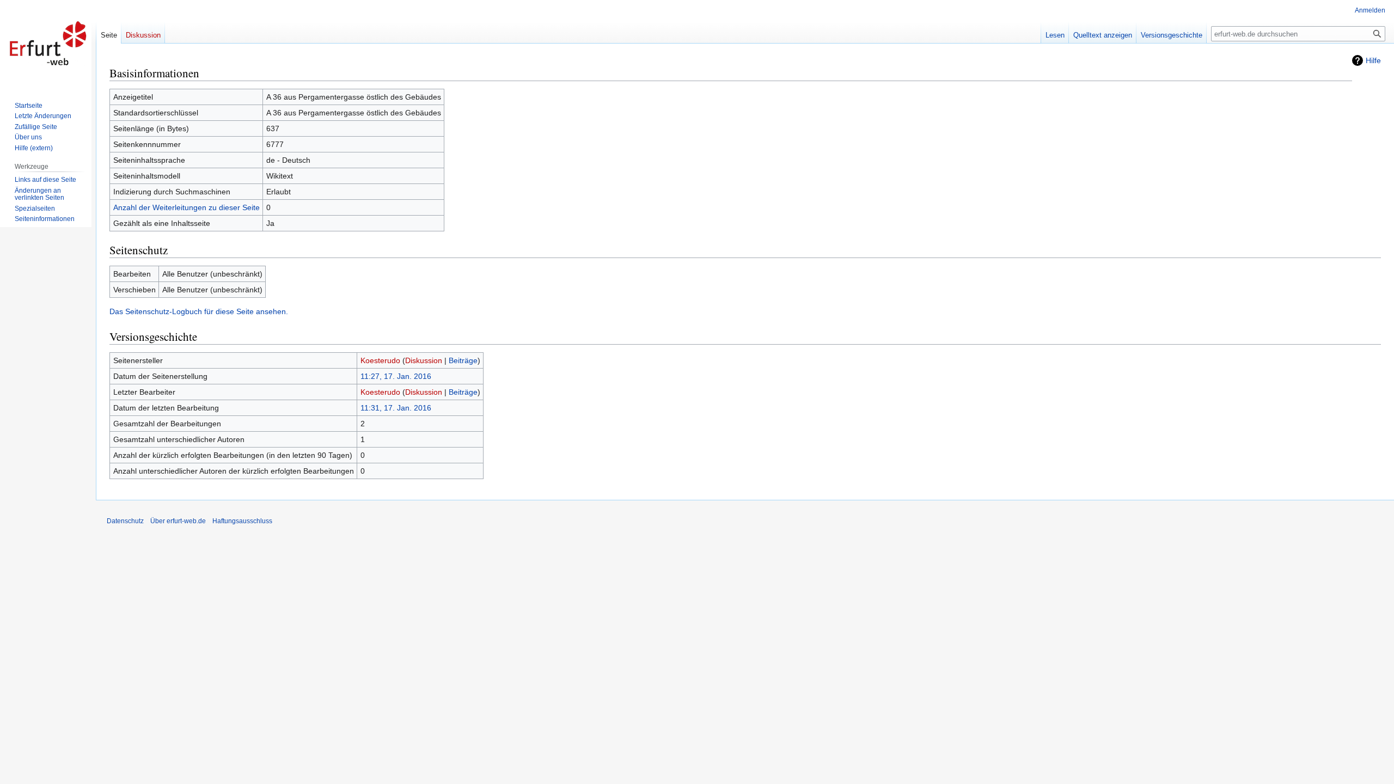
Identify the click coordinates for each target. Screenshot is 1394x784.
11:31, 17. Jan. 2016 (395, 407)
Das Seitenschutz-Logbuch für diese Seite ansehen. (198, 311)
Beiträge (463, 360)
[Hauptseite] (47, 43)
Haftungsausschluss (242, 521)
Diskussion (423, 360)
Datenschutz (125, 521)
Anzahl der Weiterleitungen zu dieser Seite (186, 207)
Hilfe (1373, 60)
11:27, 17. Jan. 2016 (395, 376)
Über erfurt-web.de (178, 521)
